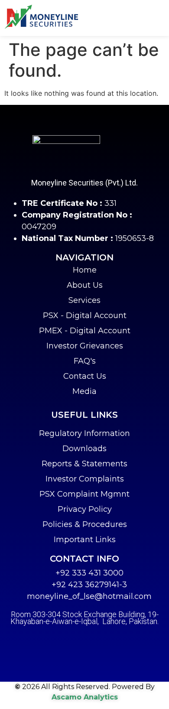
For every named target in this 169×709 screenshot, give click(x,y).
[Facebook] (62, 640)
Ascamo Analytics (85, 697)
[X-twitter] (84, 640)
